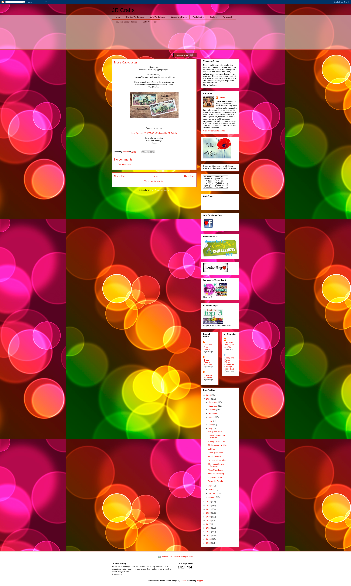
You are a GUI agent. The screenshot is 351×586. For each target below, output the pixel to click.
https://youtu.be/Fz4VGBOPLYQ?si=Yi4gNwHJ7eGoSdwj (154, 133)
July (211, 421)
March (212, 489)
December (213, 402)
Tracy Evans (207, 361)
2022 (208, 505)
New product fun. (215, 432)
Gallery (213, 17)
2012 (208, 543)
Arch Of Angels (214, 456)
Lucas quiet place (215, 453)
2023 (208, 502)
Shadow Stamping (216, 474)
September (214, 413)
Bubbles (211, 449)
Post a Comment (124, 164)
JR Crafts (123, 10)
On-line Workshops (135, 17)
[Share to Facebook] (150, 152)
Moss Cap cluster (215, 470)
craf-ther (208, 375)
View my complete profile (214, 131)
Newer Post (119, 176)
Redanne (208, 345)
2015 (208, 532)
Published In (198, 17)
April (211, 486)
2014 (208, 535)
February (213, 493)
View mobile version (154, 181)
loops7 (183, 581)
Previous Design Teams (126, 22)
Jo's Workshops (157, 17)
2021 (208, 509)
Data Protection (150, 22)
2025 (208, 395)
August (212, 417)
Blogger (200, 581)
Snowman (208, 377)
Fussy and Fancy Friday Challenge (229, 361)
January (212, 497)
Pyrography (228, 17)
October (212, 409)
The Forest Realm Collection (216, 465)
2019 (208, 517)
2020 (208, 513)
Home (117, 17)
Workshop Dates (179, 17)
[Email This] (142, 152)
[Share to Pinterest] (153, 152)
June (211, 425)
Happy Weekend (215, 477)
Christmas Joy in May (217, 445)
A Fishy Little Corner (217, 441)
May (211, 428)
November (213, 406)
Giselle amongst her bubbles (216, 436)
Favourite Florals (215, 481)
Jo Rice (221, 98)
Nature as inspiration (217, 460)
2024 (208, 399)
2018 (208, 520)
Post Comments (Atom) (159, 190)
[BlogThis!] (145, 152)
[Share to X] (148, 152)
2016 (208, 528)
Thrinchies (208, 364)
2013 (208, 539)
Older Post (189, 176)
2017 (208, 524)
